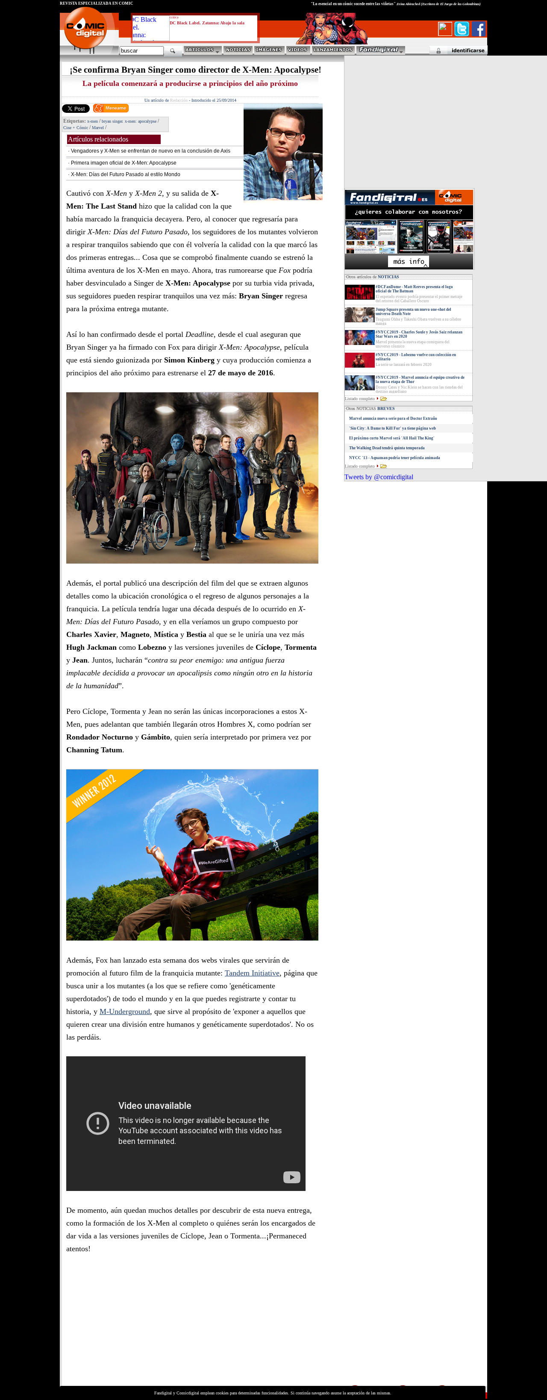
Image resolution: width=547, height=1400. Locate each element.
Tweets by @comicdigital (378, 476)
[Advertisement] (139, 1324)
